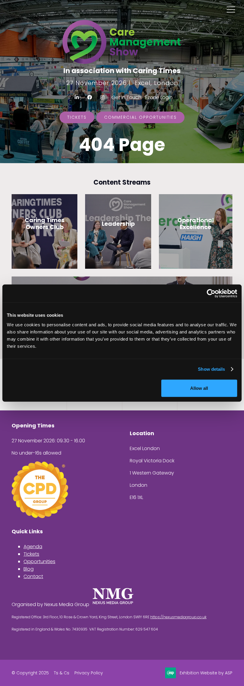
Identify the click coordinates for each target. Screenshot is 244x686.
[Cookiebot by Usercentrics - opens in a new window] (211, 293)
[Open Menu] (231, 9)
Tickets (77, 117)
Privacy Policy (88, 673)
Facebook (89, 97)
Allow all (199, 387)
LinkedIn (77, 97)
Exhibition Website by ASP (206, 673)
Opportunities (39, 561)
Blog (29, 569)
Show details (211, 369)
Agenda (33, 546)
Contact (33, 576)
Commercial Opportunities (140, 117)
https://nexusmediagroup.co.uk (178, 616)
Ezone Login (159, 97)
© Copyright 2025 (30, 673)
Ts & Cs (61, 673)
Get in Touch (126, 97)
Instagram (102, 97)
